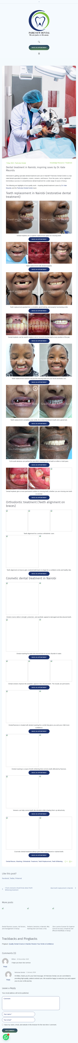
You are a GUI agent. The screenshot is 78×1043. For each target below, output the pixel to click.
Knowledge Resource (57, 163)
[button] (6, 1037)
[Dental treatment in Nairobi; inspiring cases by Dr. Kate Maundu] (39, 112)
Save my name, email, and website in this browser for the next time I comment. (30, 1025)
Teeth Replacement (44, 861)
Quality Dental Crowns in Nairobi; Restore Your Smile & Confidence (31, 944)
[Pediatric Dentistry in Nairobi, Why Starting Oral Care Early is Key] (39, 915)
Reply (5, 966)
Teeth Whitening (57, 861)
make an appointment (39, 239)
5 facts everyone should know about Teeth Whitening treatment (18, 889)
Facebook (5, 878)
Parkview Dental (20, 972)
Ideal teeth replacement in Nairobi (61, 888)
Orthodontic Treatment (30, 861)
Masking (19, 861)
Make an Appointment (39, 47)
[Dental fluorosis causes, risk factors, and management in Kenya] (14, 915)
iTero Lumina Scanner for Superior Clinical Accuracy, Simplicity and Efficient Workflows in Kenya (63, 929)
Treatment (68, 163)
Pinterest (18, 878)
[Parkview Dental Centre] (39, 23)
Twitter (12, 878)
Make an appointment (39, 341)
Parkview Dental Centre (25, 188)
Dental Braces (10, 861)
